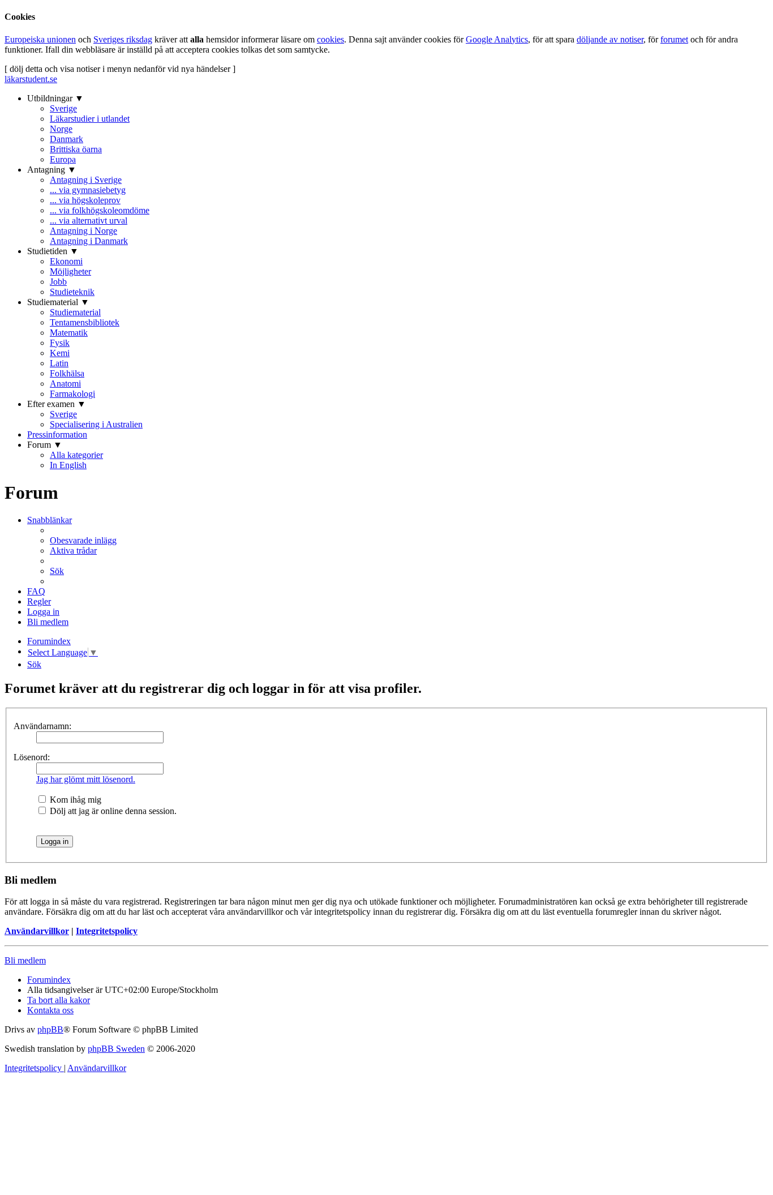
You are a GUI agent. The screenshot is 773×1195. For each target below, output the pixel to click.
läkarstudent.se (31, 79)
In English (68, 465)
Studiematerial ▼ (58, 302)
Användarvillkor (37, 931)
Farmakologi (72, 394)
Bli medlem (25, 960)
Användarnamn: (42, 726)
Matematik (69, 332)
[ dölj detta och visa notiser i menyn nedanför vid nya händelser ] (120, 69)
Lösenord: (32, 757)
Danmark (66, 139)
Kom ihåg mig (74, 799)
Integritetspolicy (107, 931)
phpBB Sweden (116, 1048)
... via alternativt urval (88, 220)
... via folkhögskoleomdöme (99, 210)
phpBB (50, 1029)
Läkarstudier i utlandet (90, 118)
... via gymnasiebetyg (88, 190)
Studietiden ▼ (53, 251)
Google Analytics (497, 39)
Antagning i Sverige (86, 180)
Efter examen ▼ (56, 404)
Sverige (63, 108)
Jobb (58, 281)
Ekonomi (66, 261)
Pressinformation (57, 434)
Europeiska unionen (40, 39)
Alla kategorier (76, 455)
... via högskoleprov (85, 200)
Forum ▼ (44, 444)
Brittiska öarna (76, 149)
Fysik (60, 343)
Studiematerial (75, 312)
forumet (674, 39)
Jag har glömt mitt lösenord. (85, 779)
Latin (59, 363)
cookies (330, 39)
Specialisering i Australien (96, 424)
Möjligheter (70, 271)
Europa (63, 159)
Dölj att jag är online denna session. (112, 811)
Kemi (60, 353)
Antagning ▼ (51, 169)
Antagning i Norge (83, 230)
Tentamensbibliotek (84, 322)
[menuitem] (83, 540)
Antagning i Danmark (89, 241)
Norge (61, 129)
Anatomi (65, 383)
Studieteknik (72, 292)
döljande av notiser (610, 39)
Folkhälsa (67, 373)
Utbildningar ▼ (55, 98)
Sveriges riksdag (122, 39)
